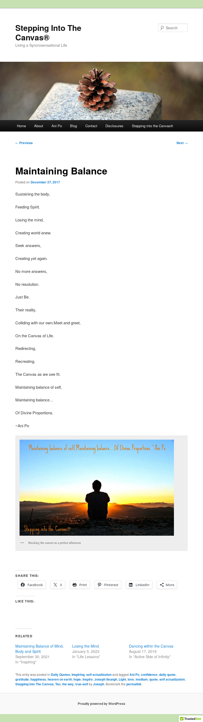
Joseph (98, 684)
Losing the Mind (85, 646)
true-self (81, 684)
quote (153, 679)
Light (122, 679)
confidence (149, 674)
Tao (58, 684)
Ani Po (57, 125)
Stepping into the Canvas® (152, 125)
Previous (24, 142)
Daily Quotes (60, 674)
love (131, 679)
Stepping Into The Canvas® (48, 32)
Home (21, 125)
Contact (91, 125)
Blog (73, 125)
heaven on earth (60, 679)
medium (142, 679)
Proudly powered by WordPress (101, 703)
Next (182, 142)
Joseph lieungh (105, 679)
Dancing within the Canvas (151, 646)
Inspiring (78, 674)
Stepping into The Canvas (34, 684)
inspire (87, 679)
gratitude (22, 679)
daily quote (167, 674)
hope (77, 679)
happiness (38, 679)
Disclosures (114, 125)
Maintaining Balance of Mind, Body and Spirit (39, 648)
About (38, 125)
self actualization (99, 674)
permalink (133, 684)
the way (68, 684)
